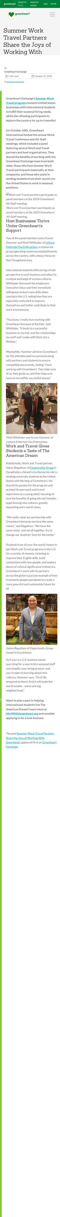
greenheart (10, 4)
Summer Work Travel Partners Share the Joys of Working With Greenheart (30, 738)
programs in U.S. (22, 4)
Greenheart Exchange (15, 82)
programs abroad (34, 4)
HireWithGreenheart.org (22, 713)
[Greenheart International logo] (19, 14)
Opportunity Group (42, 467)
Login (45, 4)
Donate (53, 4)
